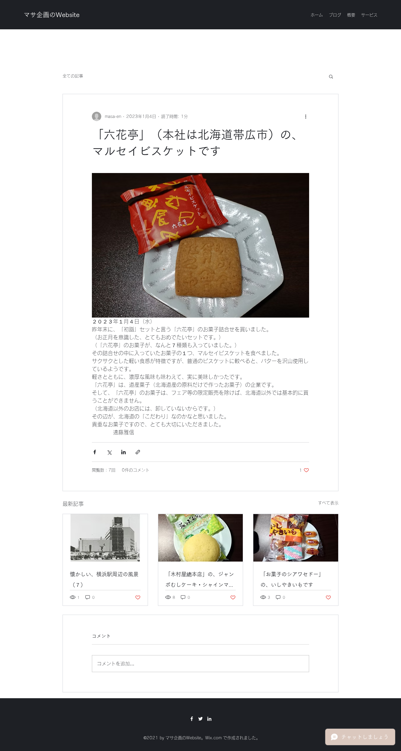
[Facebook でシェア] (94, 452)
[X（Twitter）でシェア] (109, 452)
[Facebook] (192, 719)
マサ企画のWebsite (51, 14)
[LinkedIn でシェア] (123, 452)
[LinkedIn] (209, 719)
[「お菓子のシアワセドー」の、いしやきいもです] (295, 538)
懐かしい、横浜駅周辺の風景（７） (104, 579)
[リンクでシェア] (138, 452)
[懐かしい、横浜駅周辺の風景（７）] (105, 538)
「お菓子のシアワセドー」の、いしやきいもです (292, 579)
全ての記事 (73, 76)
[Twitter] (200, 719)
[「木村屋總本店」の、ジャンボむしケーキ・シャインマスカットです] (200, 538)
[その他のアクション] (305, 116)
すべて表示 (328, 503)
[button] (331, 76)
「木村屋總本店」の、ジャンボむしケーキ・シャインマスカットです (199, 581)
